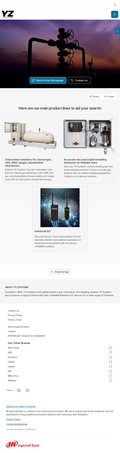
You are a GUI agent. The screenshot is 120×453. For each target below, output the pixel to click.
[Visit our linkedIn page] (19, 390)
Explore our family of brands (20, 406)
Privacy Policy (15, 315)
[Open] (114, 14)
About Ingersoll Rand (18, 326)
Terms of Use (15, 319)
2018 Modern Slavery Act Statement (26, 335)
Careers (12, 331)
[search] (115, 5)
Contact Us (13, 310)
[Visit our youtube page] (27, 390)
